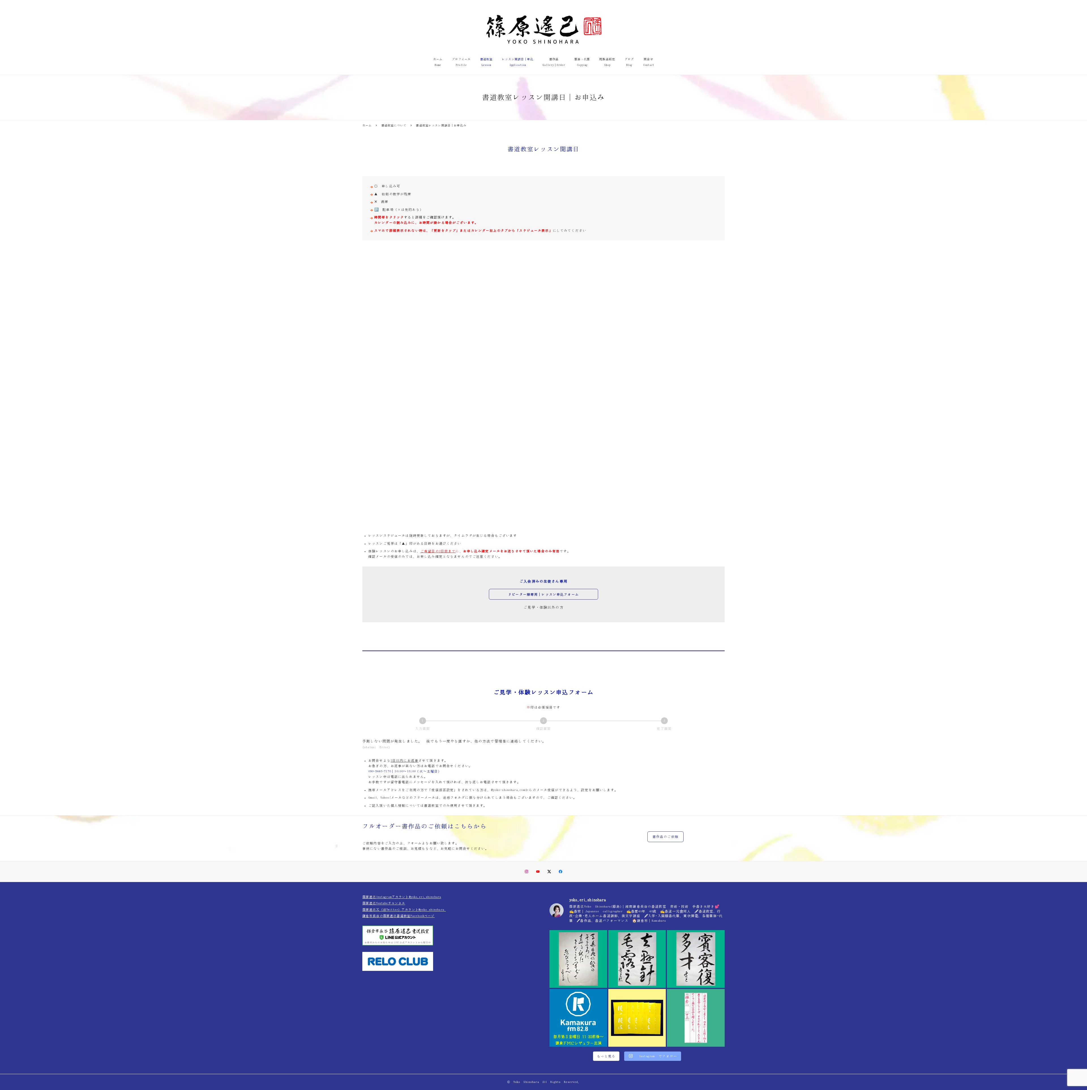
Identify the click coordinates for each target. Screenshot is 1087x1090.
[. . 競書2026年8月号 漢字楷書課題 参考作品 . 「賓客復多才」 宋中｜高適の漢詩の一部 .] (696, 959)
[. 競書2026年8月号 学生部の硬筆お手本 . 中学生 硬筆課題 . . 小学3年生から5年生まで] (696, 1018)
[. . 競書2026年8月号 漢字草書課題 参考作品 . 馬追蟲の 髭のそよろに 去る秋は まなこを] (578, 959)
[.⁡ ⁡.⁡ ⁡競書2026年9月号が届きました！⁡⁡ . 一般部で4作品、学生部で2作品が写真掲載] (637, 1018)
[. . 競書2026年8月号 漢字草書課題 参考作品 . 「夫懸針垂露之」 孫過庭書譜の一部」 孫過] (637, 959)
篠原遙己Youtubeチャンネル (383, 903)
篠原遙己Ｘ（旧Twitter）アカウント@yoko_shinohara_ (404, 909)
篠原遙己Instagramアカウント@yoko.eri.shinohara (401, 896)
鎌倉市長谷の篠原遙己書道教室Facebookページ (398, 915)
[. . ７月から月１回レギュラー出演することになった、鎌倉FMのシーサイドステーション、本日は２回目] (578, 1018)
